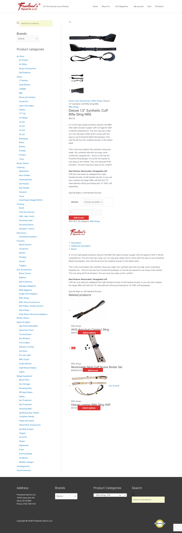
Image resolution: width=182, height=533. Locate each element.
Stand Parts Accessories (30, 425)
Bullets (22, 146)
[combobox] (110, 495)
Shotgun (22, 257)
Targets (22, 433)
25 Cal (22, 126)
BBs (21, 93)
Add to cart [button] (93, 370)
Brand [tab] (73, 249)
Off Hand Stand (25, 392)
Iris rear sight (25, 355)
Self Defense (24, 72)
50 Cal (22, 134)
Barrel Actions (25, 244)
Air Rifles (23, 64)
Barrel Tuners (25, 273)
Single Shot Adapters (28, 294)
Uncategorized (23, 466)
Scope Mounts (25, 363)
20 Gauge (23, 117)
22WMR (22, 89)
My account (139, 6)
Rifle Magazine (25, 290)
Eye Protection (25, 404)
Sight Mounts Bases (28, 368)
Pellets (22, 110)
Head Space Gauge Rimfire (31, 200)
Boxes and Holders (27, 97)
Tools (21, 159)
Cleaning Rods (25, 179)
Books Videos (23, 163)
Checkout (159, 6)
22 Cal (22, 122)
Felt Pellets (24, 184)
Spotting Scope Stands (29, 413)
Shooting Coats (26, 220)
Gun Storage (24, 384)
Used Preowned (24, 470)
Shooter (74, 202)
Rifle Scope (24, 359)
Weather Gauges (26, 462)
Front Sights (24, 342)
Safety (22, 396)
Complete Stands (26, 416)
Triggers (22, 265)
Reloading (23, 138)
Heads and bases (26, 420)
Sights (22, 372)
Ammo (19, 77)
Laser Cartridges (26, 105)
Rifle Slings (24, 298)
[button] (70, 22)
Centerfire (23, 101)
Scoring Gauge (25, 453)
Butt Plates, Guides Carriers (31, 306)
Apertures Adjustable (28, 326)
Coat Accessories (26, 212)
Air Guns (20, 56)
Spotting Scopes (26, 429)
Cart (149, 6)
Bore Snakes (24, 175)
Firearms (21, 241)
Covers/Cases (25, 334)
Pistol (21, 449)
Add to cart (79, 217)
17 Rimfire (23, 80)
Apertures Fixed (26, 330)
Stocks (22, 261)
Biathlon (22, 277)
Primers (22, 155)
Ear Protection (25, 400)
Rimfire (22, 253)
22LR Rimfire (24, 85)
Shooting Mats (25, 408)
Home (95, 6)
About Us (106, 6)
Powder (22, 150)
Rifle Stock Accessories (29, 302)
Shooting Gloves (26, 224)
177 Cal (22, 113)
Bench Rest (24, 380)
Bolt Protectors (25, 282)
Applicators (24, 171)
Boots (21, 208)
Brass (21, 142)
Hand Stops (24, 310)
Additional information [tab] (81, 246)
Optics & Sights (23, 322)
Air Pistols (23, 60)
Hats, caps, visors (26, 216)
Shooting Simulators (28, 236)
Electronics (21, 233)
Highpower (24, 445)
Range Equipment (24, 376)
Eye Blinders (24, 338)
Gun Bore (23, 351)
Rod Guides (24, 188)
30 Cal (22, 130)
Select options (89, 332)
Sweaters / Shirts (26, 229)
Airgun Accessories (27, 68)
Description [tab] (76, 243)
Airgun (22, 441)
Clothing (20, 204)
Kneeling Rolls (25, 388)
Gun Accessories (24, 269)
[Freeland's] (78, 232)
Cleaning (21, 167)
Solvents (23, 192)
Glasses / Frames (26, 347)
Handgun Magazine (27, 286)
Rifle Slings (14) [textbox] (108, 495)
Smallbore (23, 458)
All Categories (122, 6)
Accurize (23, 437)
